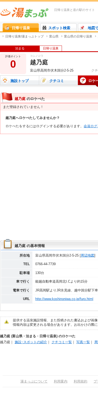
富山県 (54, 36)
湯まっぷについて (34, 381)
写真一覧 (83, 342)
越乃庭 (5, 342)
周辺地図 (87, 255)
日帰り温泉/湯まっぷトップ (24, 36)
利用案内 (60, 381)
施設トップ (19, 81)
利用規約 (80, 381)
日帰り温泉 (21, 28)
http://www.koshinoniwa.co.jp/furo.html (64, 299)
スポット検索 (59, 28)
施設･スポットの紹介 (31, 342)
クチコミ (56, 81)
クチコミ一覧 (61, 342)
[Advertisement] (49, 187)
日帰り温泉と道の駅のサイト (74, 10)
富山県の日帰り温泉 (78, 36)
